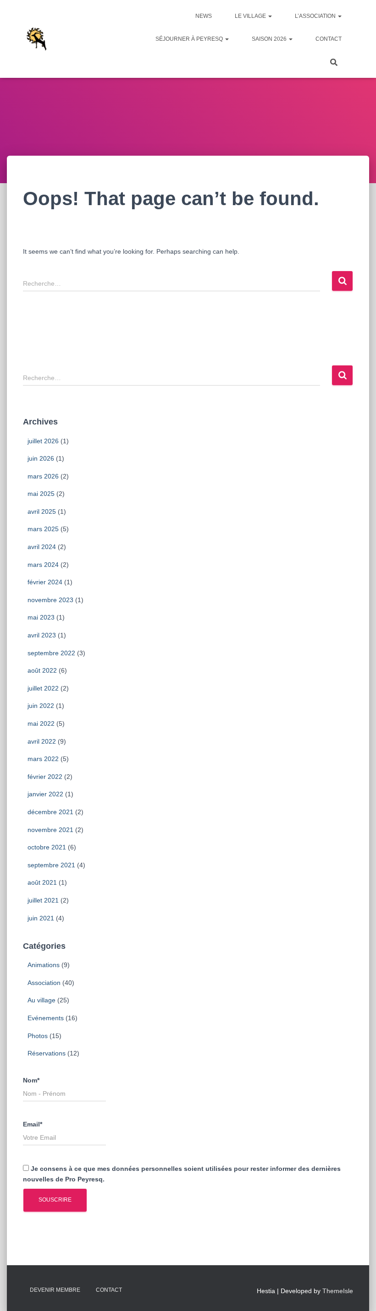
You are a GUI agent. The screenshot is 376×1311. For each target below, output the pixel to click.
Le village (251, 16)
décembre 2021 (50, 812)
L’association (316, 16)
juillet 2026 (43, 441)
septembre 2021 (51, 865)
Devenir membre (55, 1290)
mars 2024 (43, 564)
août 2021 (42, 882)
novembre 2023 (50, 600)
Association (44, 982)
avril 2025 (42, 511)
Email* (32, 1124)
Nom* (31, 1080)
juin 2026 (41, 458)
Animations (44, 964)
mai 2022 (41, 723)
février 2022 (45, 776)
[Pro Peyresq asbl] (35, 38)
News (203, 16)
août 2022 (42, 670)
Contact (328, 39)
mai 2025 (41, 493)
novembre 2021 (50, 829)
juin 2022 (41, 705)
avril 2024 (42, 546)
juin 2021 (41, 918)
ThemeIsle (337, 1291)
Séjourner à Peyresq (189, 39)
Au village (41, 1000)
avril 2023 (42, 635)
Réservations (47, 1053)
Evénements (46, 1018)
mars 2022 (43, 758)
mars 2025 (43, 529)
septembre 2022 (51, 653)
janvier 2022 (45, 794)
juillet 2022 (43, 688)
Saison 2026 (270, 39)
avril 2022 (42, 741)
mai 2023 (41, 617)
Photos (38, 1035)
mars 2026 (43, 476)
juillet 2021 (43, 900)
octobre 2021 (47, 847)
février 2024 (45, 582)
